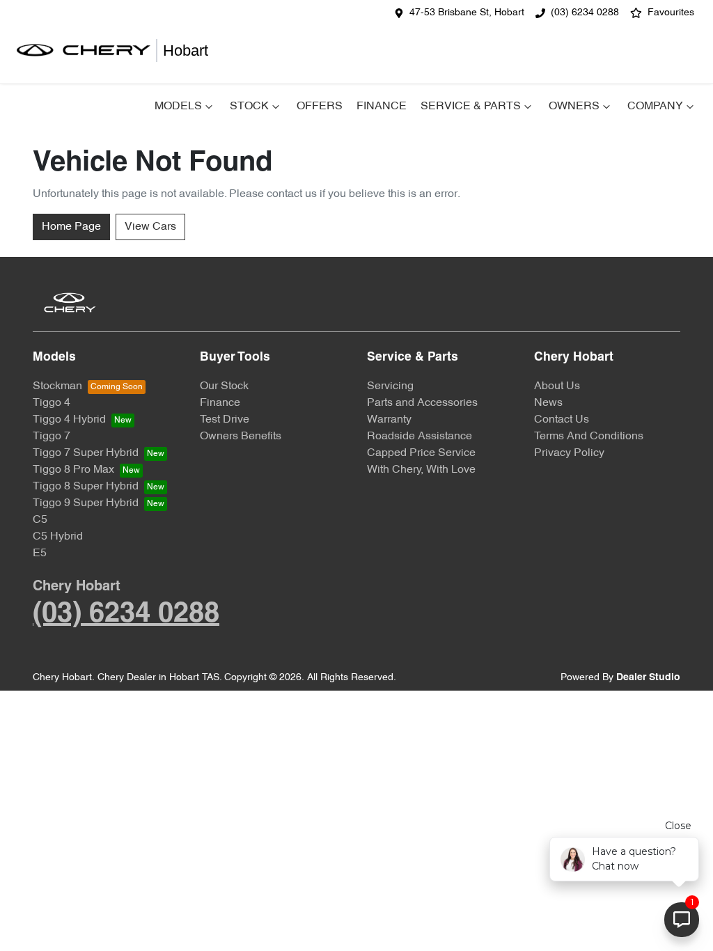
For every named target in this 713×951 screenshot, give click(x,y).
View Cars (150, 227)
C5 (40, 520)
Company (655, 106)
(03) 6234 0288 (585, 12)
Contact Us (561, 419)
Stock (249, 106)
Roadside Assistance (419, 436)
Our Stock (224, 386)
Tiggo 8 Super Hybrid (86, 486)
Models (178, 106)
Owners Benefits (240, 436)
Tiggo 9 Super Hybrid (86, 503)
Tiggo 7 (51, 436)
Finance (381, 106)
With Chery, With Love (421, 469)
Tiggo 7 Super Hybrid (86, 453)
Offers (320, 106)
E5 (40, 553)
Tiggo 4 (51, 403)
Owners (574, 106)
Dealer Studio (648, 677)
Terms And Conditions (588, 436)
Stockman (57, 386)
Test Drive (224, 419)
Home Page (71, 227)
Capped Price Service (421, 453)
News (548, 403)
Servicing (390, 386)
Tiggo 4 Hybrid (69, 419)
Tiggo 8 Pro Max (73, 469)
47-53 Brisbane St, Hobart (466, 12)
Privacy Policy (569, 453)
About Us (557, 386)
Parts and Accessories (422, 403)
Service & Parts (471, 106)
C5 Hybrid (58, 536)
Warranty (389, 419)
